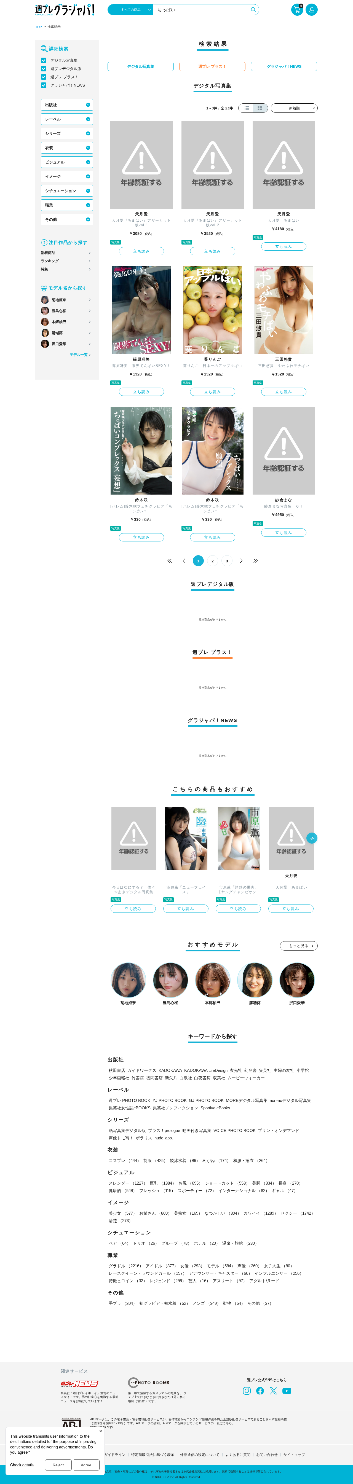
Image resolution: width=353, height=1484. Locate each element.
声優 (249, 1265)
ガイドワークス (141, 1070)
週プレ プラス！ (64, 77)
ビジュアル (55, 162)
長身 (291, 1183)
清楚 (121, 1220)
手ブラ (123, 1303)
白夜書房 (202, 1077)
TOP (38, 27)
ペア (120, 1243)
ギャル (285, 1190)
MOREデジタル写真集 (247, 1100)
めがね (216, 1160)
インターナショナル (243, 1190)
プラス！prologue (164, 1130)
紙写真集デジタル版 (127, 1130)
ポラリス (144, 1138)
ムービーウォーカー (246, 1077)
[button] (312, 838)
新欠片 (171, 1077)
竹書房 (138, 1077)
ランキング (50, 261)
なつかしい (223, 1213)
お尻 (190, 1183)
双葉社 (219, 1077)
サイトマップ (294, 1454)
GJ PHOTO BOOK (206, 1100)
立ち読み (141, 251)
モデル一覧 (79, 355)
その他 (51, 219)
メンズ (206, 1303)
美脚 (264, 1183)
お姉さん (155, 1213)
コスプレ (125, 1160)
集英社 (265, 1070)
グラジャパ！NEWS (67, 85)
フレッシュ (157, 1190)
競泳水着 (185, 1160)
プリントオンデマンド (278, 1130)
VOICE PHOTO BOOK (234, 1130)
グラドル (126, 1265)
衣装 (49, 148)
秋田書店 (117, 1070)
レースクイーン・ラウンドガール (148, 1273)
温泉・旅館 (240, 1243)
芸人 (199, 1280)
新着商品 (48, 253)
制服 (155, 1160)
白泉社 (186, 1077)
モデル (221, 1265)
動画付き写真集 (196, 1130)
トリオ (146, 1243)
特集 (44, 269)
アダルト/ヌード (264, 1280)
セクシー (297, 1213)
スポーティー (197, 1190)
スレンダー (128, 1183)
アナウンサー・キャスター (220, 1273)
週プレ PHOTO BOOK (129, 1100)
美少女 (123, 1213)
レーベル (53, 119)
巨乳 (163, 1183)
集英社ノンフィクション (175, 1107)
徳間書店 (154, 1077)
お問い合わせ (267, 1454)
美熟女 (188, 1213)
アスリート (230, 1280)
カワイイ (261, 1213)
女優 (192, 1265)
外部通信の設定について (200, 1454)
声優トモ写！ (121, 1138)
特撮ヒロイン (128, 1280)
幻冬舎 (250, 1070)
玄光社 (236, 1070)
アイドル (162, 1265)
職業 (49, 205)
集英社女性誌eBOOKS (130, 1107)
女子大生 (279, 1265)
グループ (176, 1243)
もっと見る (299, 946)
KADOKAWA (170, 1070)
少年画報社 (119, 1077)
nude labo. (163, 1138)
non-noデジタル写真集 (290, 1100)
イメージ (53, 176)
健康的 (123, 1190)
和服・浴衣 (251, 1160)
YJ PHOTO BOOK (170, 1100)
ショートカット (227, 1183)
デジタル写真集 (63, 60)
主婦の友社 (284, 1070)
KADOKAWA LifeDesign (206, 1070)
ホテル (207, 1243)
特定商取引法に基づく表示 (152, 1454)
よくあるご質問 (237, 1454)
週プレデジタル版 (65, 68)
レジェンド (167, 1280)
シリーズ (53, 133)
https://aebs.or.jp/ (101, 1427)
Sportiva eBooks (215, 1107)
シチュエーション (60, 191)
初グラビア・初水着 (164, 1303)
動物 (234, 1303)
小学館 (302, 1070)
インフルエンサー (279, 1273)
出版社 (51, 105)
